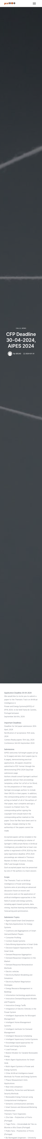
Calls (18, 328)
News (24, 328)
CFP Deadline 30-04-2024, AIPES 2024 (21, 340)
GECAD (18, 353)
